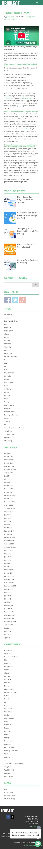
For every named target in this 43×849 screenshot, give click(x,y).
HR (5, 366)
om (10, 98)
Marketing (7, 376)
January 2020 (8, 463)
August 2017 (8, 512)
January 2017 (8, 534)
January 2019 (8, 492)
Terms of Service (7, 837)
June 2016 (7, 557)
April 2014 (7, 638)
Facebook (7, 300)
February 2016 (9, 570)
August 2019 (8, 473)
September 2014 (10, 622)
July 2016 (7, 554)
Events (6, 360)
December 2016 (9, 537)
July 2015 (7, 592)
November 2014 (9, 615)
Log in (6, 789)
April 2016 (7, 563)
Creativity (7, 347)
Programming (9, 405)
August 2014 (8, 625)
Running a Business (11, 19)
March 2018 (8, 499)
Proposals (7, 408)
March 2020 (8, 457)
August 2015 (8, 589)
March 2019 (8, 486)
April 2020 (7, 453)
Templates (8, 431)
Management (30, 17)
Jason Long (10, 17)
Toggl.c (6, 98)
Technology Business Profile (14, 428)
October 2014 (9, 618)
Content (7, 340)
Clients (6, 334)
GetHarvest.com (27, 98)
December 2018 (9, 495)
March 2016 (8, 567)
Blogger (22, 300)
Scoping (7, 421)
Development (9, 353)
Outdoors (7, 389)
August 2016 (8, 550)
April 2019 (7, 482)
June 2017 (7, 518)
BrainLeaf (25, 129)
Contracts (7, 344)
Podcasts (7, 395)
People (6, 392)
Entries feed (8, 792)
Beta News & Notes (11, 321)
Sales (6, 418)
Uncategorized (9, 437)
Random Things (9, 412)
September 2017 (10, 508)
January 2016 (8, 573)
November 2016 (9, 541)
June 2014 (7, 631)
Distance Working (10, 357)
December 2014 (9, 612)
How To (6, 363)
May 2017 (7, 521)
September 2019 (10, 470)
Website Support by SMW (33, 845)
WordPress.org (9, 799)
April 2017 (7, 524)
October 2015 (9, 583)
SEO (5, 425)
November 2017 (9, 502)
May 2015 (7, 599)
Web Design (8, 441)
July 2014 (7, 628)
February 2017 (9, 531)
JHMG (25, 843)
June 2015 (7, 596)
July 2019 (7, 476)
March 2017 (8, 528)
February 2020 (9, 460)
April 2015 (7, 602)
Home (3, 833)
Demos (6, 350)
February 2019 (9, 489)
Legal (6, 370)
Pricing (6, 402)
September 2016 (10, 547)
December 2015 (9, 576)
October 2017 (9, 505)
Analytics (7, 318)
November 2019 (9, 466)
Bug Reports (8, 331)
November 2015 (9, 579)
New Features (9, 383)
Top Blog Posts (9, 434)
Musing (6, 379)
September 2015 (10, 586)
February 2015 (9, 605)
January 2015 (8, 609)
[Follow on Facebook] (8, 817)
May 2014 (7, 634)
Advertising (8, 315)
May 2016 (7, 560)
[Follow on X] (12, 817)
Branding (7, 327)
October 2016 (9, 544)
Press (6, 399)
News (6, 386)
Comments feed (9, 795)
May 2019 (7, 479)
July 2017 (7, 515)
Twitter (15, 300)
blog (5, 324)
